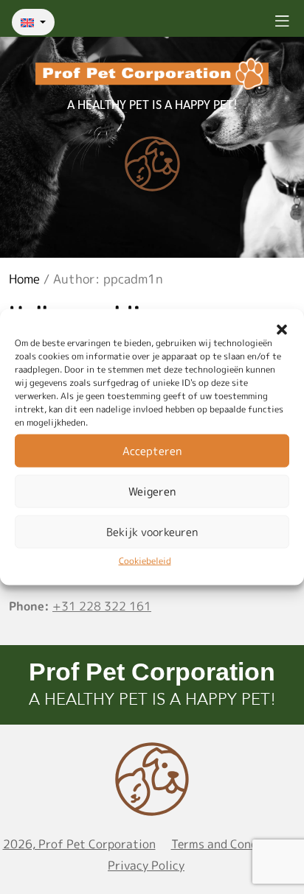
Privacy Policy (146, 865)
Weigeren (152, 491)
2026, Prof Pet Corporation (79, 844)
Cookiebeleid (145, 561)
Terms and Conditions (230, 844)
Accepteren (152, 450)
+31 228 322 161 (101, 606)
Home (24, 278)
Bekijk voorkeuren (152, 531)
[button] (281, 327)
